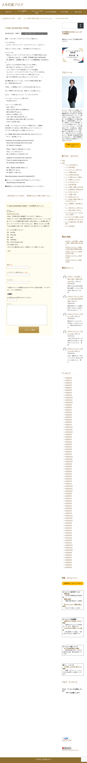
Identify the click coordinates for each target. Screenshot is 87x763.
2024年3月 (68, 449)
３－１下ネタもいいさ (72, 182)
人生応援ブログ (12, 4)
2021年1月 (68, 542)
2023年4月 (68, 476)
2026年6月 (68, 382)
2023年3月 (68, 478)
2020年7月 (68, 557)
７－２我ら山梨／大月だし (73, 210)
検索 (80, 25)
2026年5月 (68, 385)
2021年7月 (68, 528)
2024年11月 (68, 429)
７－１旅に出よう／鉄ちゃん (74, 207)
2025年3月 (68, 419)
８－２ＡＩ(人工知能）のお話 (74, 217)
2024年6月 (68, 442)
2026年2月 (68, 392)
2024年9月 (68, 434)
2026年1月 (68, 395)
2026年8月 (68, 378)
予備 (63, 160)
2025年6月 (68, 412)
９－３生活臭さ (70, 226)
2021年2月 (68, 540)
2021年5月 (68, 533)
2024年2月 (68, 451)
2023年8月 (68, 466)
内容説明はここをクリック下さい (73, 583)
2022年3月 (68, 508)
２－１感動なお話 (70, 172)
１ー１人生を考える (71, 165)
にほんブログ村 (66, 740)
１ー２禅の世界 (70, 167)
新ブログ (8, 12)
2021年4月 (68, 535)
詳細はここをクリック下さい (73, 145)
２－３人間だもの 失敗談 (73, 177)
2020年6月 (68, 560)
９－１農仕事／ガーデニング (74, 219)
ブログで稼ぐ (64, 12)
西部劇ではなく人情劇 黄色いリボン (38, 195)
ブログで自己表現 (50, 12)
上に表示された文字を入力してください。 (20, 297)
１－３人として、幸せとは (73, 169)
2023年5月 (68, 473)
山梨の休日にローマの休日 (16, 195)
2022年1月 (68, 513)
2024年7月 (68, 439)
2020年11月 (68, 547)
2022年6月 (68, 501)
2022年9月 (68, 493)
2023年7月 (68, 469)
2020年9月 (68, 552)
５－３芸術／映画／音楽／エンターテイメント (34, 33)
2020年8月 (68, 555)
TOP (8, 18)
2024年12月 (69, 427)
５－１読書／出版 (70, 194)
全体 (63, 163)
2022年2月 (68, 510)
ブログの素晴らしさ (22, 12)
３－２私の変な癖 (70, 184)
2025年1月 (68, 424)
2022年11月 (68, 488)
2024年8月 (68, 437)
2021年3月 (68, 537)
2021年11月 (68, 518)
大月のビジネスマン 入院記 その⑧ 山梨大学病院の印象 (75, 299)
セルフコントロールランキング (70, 750)
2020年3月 (68, 567)
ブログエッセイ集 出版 (36, 12)
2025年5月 (68, 414)
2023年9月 (68, 464)
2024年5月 (68, 444)
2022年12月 (69, 486)
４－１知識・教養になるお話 (74, 187)
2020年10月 (69, 550)
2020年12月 (69, 545)
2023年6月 (68, 471)
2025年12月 (69, 397)
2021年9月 (68, 523)
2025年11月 (68, 400)
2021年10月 (69, 520)
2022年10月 (69, 491)
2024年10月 (69, 432)
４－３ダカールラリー (72, 192)
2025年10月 (69, 402)
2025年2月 (68, 422)
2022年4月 (68, 505)
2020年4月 (68, 565)
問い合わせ (78, 12)
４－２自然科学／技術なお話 (74, 189)
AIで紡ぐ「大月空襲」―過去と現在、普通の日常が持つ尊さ (74, 243)
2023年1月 (68, 483)
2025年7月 (68, 410)
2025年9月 (68, 405)
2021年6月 (68, 530)
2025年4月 (68, 417)
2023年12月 (69, 456)
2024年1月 (68, 454)
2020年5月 (68, 562)
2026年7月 (68, 380)
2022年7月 (68, 498)
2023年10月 (69, 461)
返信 (9, 251)
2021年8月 (68, 525)
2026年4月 (68, 387)
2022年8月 (68, 496)
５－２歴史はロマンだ (72, 197)
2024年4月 (68, 446)
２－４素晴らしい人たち (72, 179)
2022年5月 (68, 503)
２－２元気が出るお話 (72, 174)
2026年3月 (68, 390)
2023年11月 (68, 459)
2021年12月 (69, 515)
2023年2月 (68, 481)
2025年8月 (68, 407)
